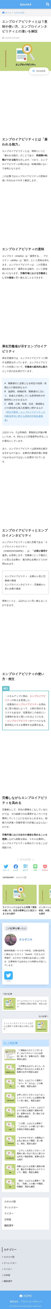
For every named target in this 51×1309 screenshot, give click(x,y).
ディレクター (11, 1207)
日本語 (7, 1219)
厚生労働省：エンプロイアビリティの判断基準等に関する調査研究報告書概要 (24, 416)
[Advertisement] (25, 103)
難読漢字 (8, 1225)
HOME (27, 1296)
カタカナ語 (21, 877)
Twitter (8, 981)
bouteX (26, 4)
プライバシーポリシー (31, 1301)
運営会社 (14, 1301)
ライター (8, 1213)
